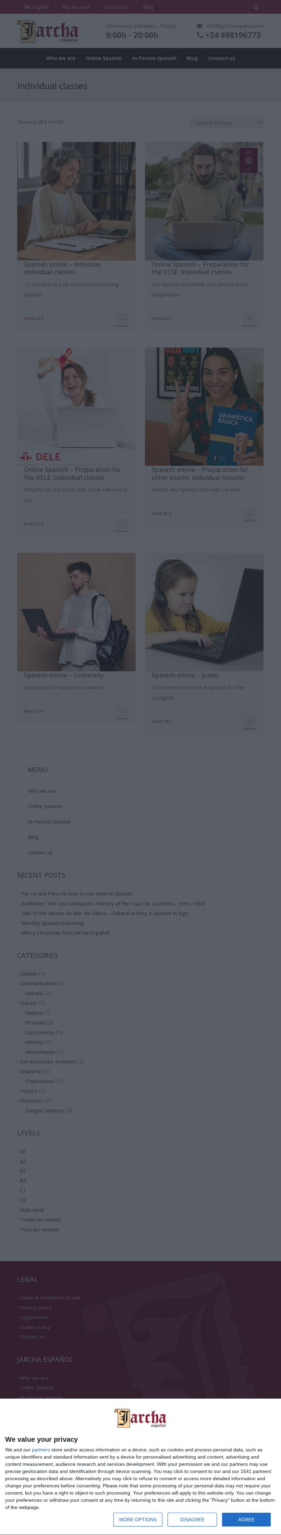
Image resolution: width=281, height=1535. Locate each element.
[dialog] (140, 1467)
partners (41, 1449)
